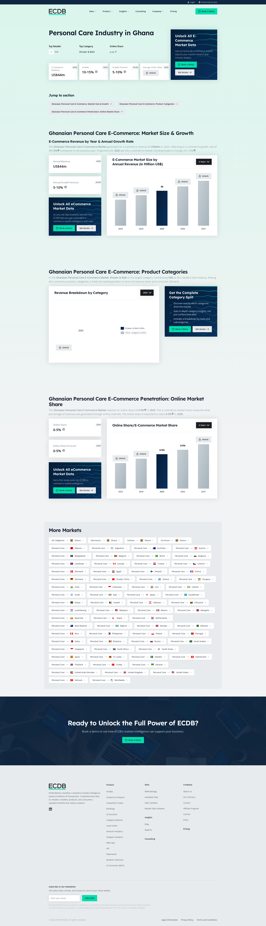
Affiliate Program (191, 808)
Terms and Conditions (207, 920)
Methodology (151, 791)
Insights (123, 11)
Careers (186, 802)
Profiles (109, 791)
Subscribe (89, 898)
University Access (209, 2)
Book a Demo (208, 11)
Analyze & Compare (115, 797)
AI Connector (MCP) (115, 865)
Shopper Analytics (114, 837)
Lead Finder (111, 825)
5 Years (202, 161)
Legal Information (169, 920)
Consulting (140, 11)
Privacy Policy (187, 920)
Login (192, 2)
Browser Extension (115, 859)
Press (185, 820)
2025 (145, 292)
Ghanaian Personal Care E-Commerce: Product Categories (146, 104)
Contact (186, 814)
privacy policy (70, 908)
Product (106, 11)
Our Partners (189, 797)
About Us (187, 791)
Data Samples (151, 802)
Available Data (151, 797)
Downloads (111, 854)
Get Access (183, 72)
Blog (147, 824)
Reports (148, 830)
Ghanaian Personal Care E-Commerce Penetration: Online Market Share (85, 111)
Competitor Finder (114, 803)
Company (156, 11)
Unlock (152, 73)
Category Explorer (114, 820)
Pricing (173, 11)
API (107, 848)
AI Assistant (111, 814)
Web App (110, 842)
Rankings (110, 808)
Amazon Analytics (114, 831)
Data (91, 11)
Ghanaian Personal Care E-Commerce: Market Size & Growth (80, 104)
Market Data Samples (155, 808)
